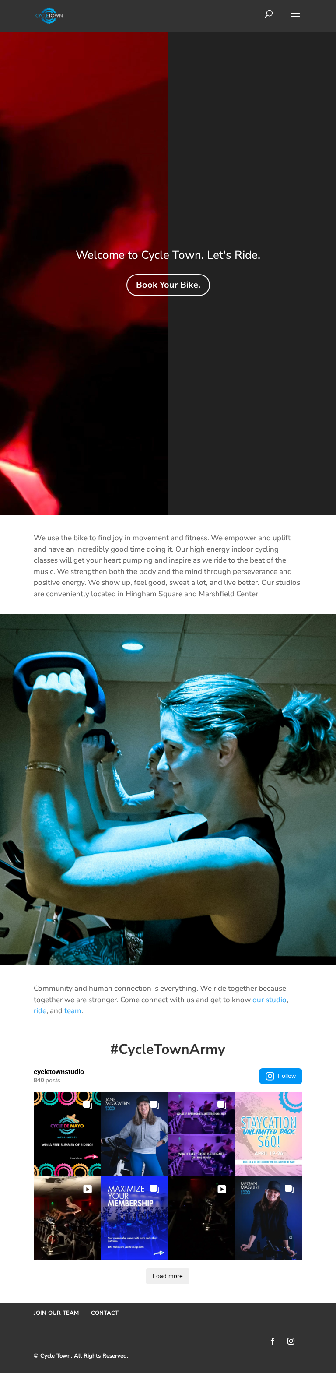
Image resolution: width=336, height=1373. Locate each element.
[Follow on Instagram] (291, 1341)
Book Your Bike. (168, 285)
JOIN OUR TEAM (56, 1313)
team (72, 1011)
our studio (269, 1000)
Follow (287, 1075)
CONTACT (105, 1313)
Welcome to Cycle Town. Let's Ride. (168, 255)
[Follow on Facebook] (273, 1341)
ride (40, 1011)
